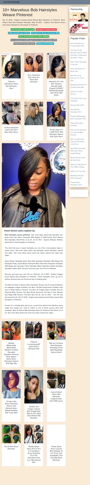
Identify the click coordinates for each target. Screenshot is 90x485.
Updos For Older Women (76, 93)
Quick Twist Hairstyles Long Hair (78, 63)
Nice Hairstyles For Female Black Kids (77, 44)
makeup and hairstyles (45, 43)
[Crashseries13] (78, 28)
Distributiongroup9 (11, 2)
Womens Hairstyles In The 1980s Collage (78, 165)
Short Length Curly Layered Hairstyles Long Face (77, 141)
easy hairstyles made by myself (22, 29)
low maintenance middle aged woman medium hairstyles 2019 (33, 40)
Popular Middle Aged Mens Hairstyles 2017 (78, 117)
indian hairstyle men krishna (19, 33)
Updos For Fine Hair (77, 171)
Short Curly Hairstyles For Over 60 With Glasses (78, 132)
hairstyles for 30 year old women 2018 (45, 33)
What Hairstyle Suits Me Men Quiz (77, 159)
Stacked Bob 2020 (77, 105)
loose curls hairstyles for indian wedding (34, 36)
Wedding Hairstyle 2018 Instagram (77, 177)
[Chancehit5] (78, 17)
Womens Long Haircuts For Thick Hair (77, 78)
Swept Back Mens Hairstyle (77, 124)
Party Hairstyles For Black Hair (77, 70)
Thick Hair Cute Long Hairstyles (78, 99)
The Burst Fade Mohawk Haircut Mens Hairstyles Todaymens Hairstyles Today (78, 53)
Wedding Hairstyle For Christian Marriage (78, 86)
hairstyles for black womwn (46, 29)
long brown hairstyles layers (24, 43)
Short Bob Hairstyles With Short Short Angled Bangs (77, 150)
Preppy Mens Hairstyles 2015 (76, 183)
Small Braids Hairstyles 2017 (76, 111)
